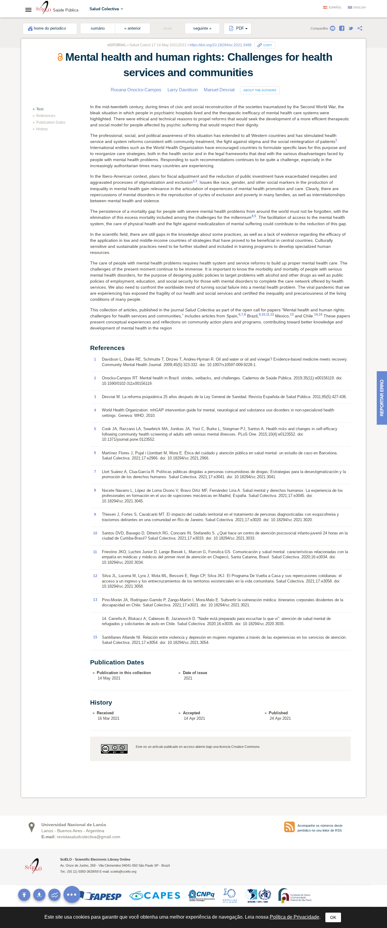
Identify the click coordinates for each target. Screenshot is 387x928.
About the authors (259, 90)
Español (335, 7)
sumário (98, 28)
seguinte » (202, 28)
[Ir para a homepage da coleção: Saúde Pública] (43, 8)
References (45, 116)
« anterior (132, 28)
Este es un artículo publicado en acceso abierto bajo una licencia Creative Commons (198, 746)
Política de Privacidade (294, 917)
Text (40, 109)
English (359, 7)
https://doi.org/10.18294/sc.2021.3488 (221, 45)
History (42, 129)
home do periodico (50, 28)
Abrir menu (30, 10)
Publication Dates (50, 122)
